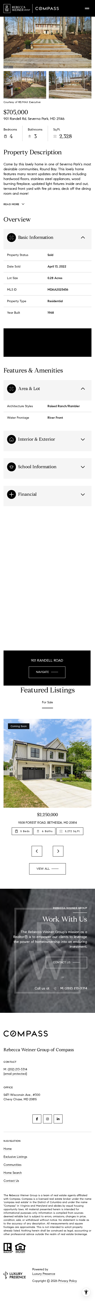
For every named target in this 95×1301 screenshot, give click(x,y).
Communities (12, 1165)
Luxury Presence (43, 1274)
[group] (47, 780)
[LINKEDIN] (58, 1119)
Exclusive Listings (15, 1157)
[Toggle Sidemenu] (87, 8)
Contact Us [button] (11, 1181)
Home (8, 1149)
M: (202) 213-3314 (73, 988)
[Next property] (58, 851)
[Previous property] (37, 851)
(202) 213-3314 (17, 1069)
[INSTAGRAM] (47, 1119)
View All (70, 84)
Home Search (13, 1173)
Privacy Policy (67, 1281)
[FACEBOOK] (36, 1119)
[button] (66, 962)
